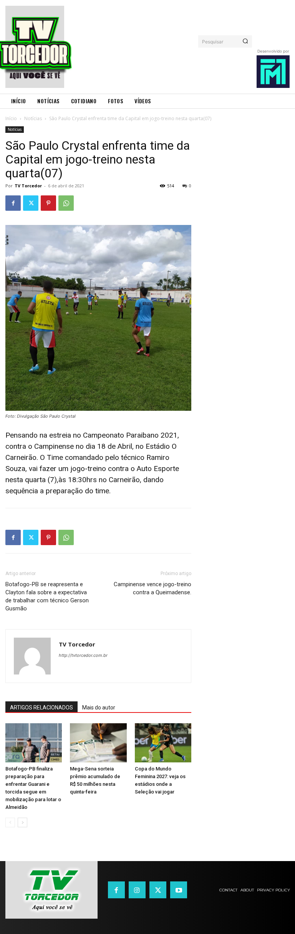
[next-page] (22, 822)
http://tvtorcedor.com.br (83, 655)
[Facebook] (13, 203)
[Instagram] (137, 889)
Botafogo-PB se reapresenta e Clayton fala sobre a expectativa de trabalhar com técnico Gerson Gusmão (47, 596)
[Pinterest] (48, 203)
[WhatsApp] (66, 203)
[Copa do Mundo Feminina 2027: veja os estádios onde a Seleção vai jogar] (163, 742)
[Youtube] (178, 889)
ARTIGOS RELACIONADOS (41, 707)
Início (11, 118)
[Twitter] (30, 203)
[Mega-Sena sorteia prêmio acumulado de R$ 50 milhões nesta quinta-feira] (98, 742)
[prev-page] (10, 822)
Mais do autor (98, 707)
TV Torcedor (28, 185)
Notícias (33, 118)
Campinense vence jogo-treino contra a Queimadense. (152, 588)
